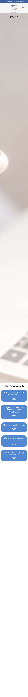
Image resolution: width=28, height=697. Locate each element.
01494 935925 (9, 1)
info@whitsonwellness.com (20, 1)
